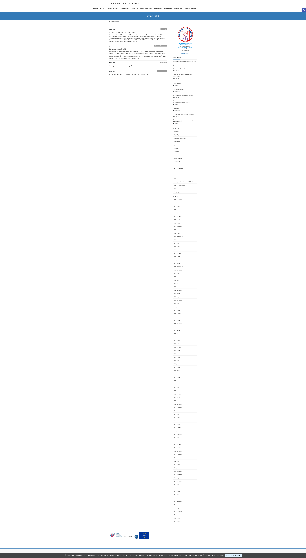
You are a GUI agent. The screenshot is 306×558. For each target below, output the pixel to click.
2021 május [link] (177, 367)
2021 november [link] (178, 354)
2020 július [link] (176, 387)
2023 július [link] (176, 303)
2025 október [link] (177, 233)
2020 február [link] (177, 397)
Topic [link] (175, 188)
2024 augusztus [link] (178, 270)
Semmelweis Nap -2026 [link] (179, 89)
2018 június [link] (177, 441)
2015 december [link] (178, 501)
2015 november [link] (178, 504)
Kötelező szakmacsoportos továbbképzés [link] (183, 114)
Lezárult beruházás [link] (178, 168)
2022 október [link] (177, 330)
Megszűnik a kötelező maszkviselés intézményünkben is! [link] (129, 74)
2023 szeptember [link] (178, 296)
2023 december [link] (178, 286)
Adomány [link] (164, 29)
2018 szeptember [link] (178, 434)
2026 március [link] (177, 216)
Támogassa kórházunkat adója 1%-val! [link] (122, 66)
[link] (304, 10)
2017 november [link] (178, 454)
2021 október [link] (177, 357)
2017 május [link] (177, 464)
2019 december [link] (178, 404)
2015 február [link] (177, 521)
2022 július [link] (176, 333)
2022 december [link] (178, 323)
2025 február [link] (177, 256)
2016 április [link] (177, 494)
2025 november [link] (178, 229)
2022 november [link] (178, 327)
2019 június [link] (177, 417)
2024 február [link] (177, 283)
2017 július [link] (176, 461)
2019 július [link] (176, 414)
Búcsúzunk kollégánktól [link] (160, 45)
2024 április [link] (177, 280)
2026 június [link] (177, 206)
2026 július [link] (176, 203)
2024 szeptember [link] (178, 266)
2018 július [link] (176, 437)
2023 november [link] (178, 290)
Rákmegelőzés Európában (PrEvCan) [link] (183, 181)
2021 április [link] (177, 370)
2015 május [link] (177, 518)
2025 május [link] (177, 250)
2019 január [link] (177, 431)
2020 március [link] (177, 394)
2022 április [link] (177, 343)
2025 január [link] (177, 260)
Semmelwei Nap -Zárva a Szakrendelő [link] (183, 95)
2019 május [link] (177, 421)
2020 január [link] (177, 400)
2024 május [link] (177, 276)
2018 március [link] (177, 444)
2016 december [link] (178, 471)
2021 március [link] (177, 374)
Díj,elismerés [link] (177, 141)
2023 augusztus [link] (178, 300)
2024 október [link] (177, 263)
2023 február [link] (177, 317)
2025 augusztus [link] (178, 240)
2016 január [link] (177, 498)
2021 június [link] (177, 364)
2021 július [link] (176, 360)
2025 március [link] (177, 253)
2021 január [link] (177, 377)
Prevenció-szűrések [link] (179, 175)
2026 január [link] (177, 223)
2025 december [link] (178, 226)
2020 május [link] (177, 390)
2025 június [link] (177, 246)
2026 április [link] (177, 213)
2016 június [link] (177, 488)
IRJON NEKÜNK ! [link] (185, 53)
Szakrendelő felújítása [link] (179, 185)
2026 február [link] (177, 219)
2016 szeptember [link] (178, 478)
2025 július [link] (176, 243)
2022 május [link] (177, 340)
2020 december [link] (178, 380)
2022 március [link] (177, 347)
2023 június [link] (177, 307)
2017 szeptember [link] (178, 457)
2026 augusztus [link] (178, 199)
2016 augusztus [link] (178, 481)
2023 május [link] (177, 310)
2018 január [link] (177, 447)
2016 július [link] (176, 484)
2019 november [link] (178, 407)
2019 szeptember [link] (178, 410)
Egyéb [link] (175, 145)
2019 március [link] (177, 427)
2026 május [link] (177, 209)
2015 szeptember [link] (178, 508)
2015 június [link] (177, 514)
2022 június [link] (177, 337)
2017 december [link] (178, 451)
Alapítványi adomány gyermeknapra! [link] (122, 32)
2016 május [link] (177, 491)
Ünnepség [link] (176, 192)
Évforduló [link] (176, 148)
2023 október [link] (177, 293)
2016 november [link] (178, 474)
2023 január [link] (177, 320)
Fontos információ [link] (162, 71)
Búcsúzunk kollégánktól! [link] (117, 49)
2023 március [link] (177, 313)
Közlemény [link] (176, 165)
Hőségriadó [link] (176, 108)
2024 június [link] (177, 273)
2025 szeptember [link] (178, 236)
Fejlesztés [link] (176, 151)
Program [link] (176, 178)
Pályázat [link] (176, 171)
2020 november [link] (178, 384)
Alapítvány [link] (163, 62)
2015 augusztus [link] (178, 511)
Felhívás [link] (176, 155)
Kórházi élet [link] (177, 161)
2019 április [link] (177, 424)
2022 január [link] (177, 350)
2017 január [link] (177, 467)
